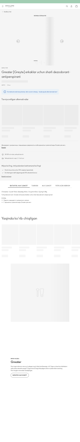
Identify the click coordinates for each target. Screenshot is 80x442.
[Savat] (76, 6)
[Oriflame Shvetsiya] (10, 6)
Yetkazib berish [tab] (62, 186)
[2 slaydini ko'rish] (40, 63)
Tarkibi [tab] (35, 186)
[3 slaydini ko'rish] (44, 63)
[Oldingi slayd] (18, 41)
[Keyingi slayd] (61, 41)
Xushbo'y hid (7, 12)
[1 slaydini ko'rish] (36, 63)
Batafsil (4, 147)
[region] (40, 41)
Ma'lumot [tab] (47, 186)
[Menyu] (2, 6)
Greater (5, 68)
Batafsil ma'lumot (6, 176)
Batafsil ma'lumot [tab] (19, 186)
